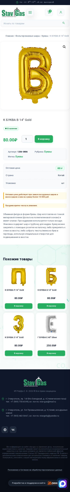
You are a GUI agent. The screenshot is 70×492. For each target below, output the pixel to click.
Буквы (45, 36)
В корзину (44, 139)
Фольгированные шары (27, 36)
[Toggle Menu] (30, 12)
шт (62, 183)
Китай (61, 175)
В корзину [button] (18, 306)
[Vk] (13, 429)
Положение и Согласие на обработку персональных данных (35, 470)
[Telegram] (5, 429)
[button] (64, 47)
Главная (10, 36)
